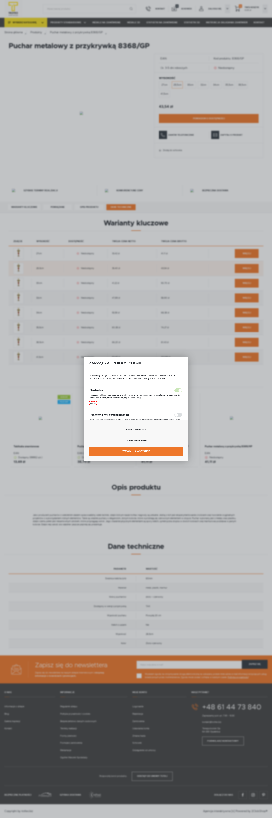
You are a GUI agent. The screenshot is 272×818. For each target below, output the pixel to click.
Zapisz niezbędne (136, 440)
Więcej (93, 403)
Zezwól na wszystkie (136, 451)
